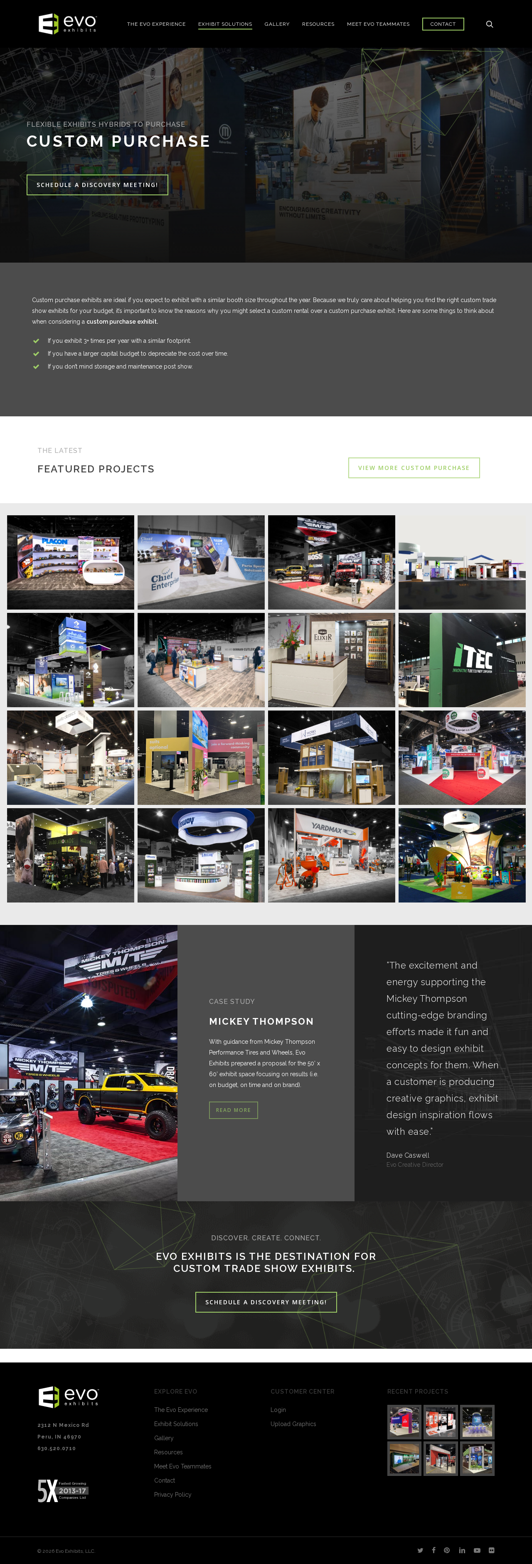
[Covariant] (441, 1458)
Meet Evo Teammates (183, 1466)
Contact (164, 1480)
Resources (168, 1452)
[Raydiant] (477, 1458)
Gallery (164, 1438)
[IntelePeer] (477, 1422)
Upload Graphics (293, 1424)
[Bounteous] (404, 1422)
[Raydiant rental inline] (441, 1422)
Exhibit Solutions (176, 1424)
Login (278, 1410)
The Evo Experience (181, 1410)
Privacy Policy (173, 1494)
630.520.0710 (56, 1448)
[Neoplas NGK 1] (404, 1458)
